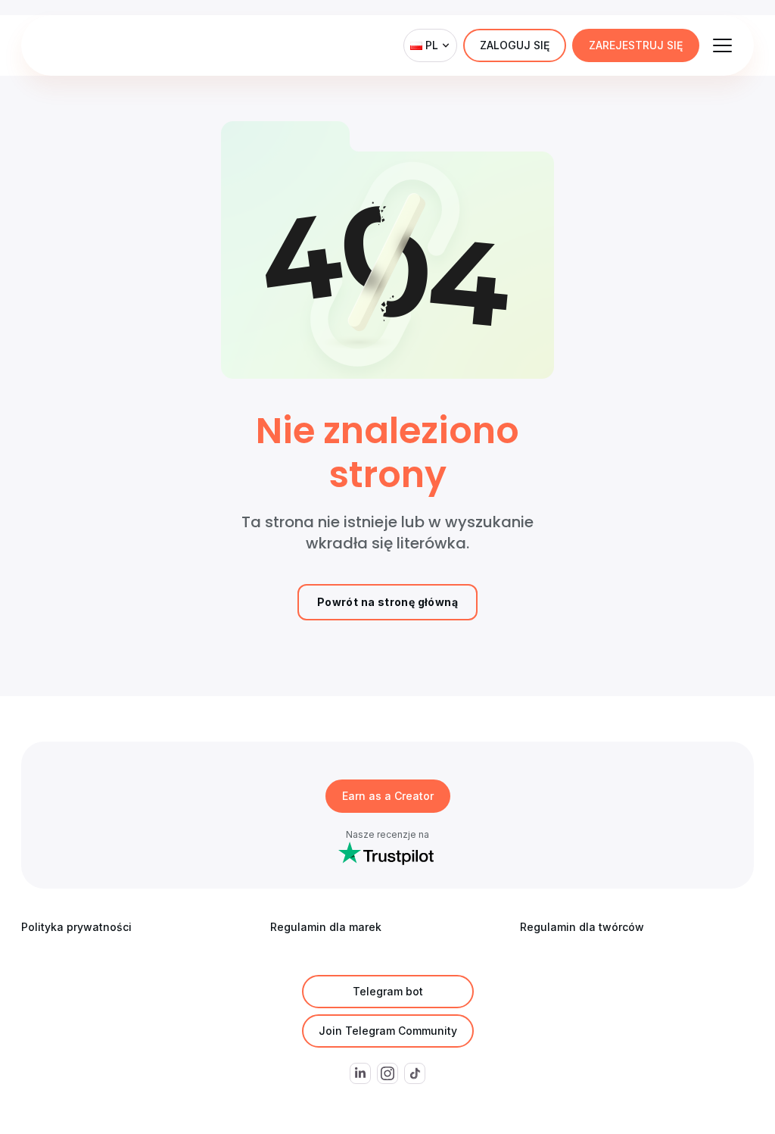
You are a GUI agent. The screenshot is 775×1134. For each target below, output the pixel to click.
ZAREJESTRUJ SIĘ (636, 45)
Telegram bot (388, 991)
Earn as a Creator (388, 795)
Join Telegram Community (388, 1030)
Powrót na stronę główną (387, 601)
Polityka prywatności (76, 926)
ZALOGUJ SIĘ (514, 45)
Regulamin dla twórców (582, 926)
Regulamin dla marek (325, 926)
